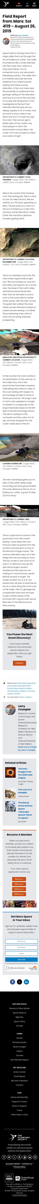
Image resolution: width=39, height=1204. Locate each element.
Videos (19, 1051)
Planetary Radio (20, 1042)
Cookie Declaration (19, 1195)
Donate (20, 663)
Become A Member (19, 1080)
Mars (19, 683)
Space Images (19, 1046)
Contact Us (27, 1163)
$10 (19, 884)
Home (21, 697)
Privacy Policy (33, 963)
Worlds (17, 693)
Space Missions (19, 1013)
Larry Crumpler (24, 707)
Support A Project (19, 1101)
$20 (19, 889)
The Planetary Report (19, 1060)
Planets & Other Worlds (19, 1008)
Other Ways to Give (19, 1114)
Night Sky (20, 1017)
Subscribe (21, 960)
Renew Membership (19, 1097)
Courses (19, 1055)
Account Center (13, 1163)
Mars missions (19, 688)
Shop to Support (19, 1106)
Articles (29, 697)
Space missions (20, 691)
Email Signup (19, 1076)
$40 (19, 894)
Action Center (19, 1072)
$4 (19, 879)
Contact (19, 1085)
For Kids (19, 1026)
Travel (19, 1110)
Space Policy (19, 1021)
